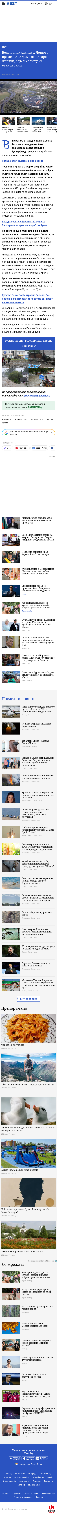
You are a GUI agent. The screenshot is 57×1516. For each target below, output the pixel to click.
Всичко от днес (28, 999)
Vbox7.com (20, 1473)
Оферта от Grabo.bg (29, 746)
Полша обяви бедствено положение (22, 160)
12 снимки (27, 346)
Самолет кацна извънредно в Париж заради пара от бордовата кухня (38, 881)
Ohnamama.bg (9, 1481)
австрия (7, 419)
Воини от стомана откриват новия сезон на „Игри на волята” (37, 1343)
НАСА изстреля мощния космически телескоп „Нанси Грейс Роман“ (38, 830)
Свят (4, 47)
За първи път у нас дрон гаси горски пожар (37, 1307)
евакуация (37, 419)
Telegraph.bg (34, 1485)
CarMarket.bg (38, 1477)
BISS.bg (50, 1477)
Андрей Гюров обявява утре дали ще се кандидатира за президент (37, 520)
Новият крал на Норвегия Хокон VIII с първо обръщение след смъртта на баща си (38, 658)
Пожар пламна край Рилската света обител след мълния (38, 776)
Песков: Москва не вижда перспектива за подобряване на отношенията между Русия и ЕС (38, 641)
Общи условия (31, 1494)
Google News (41, 448)
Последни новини (19, 699)
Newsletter (23, 448)
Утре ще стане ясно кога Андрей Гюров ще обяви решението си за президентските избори (35, 1429)
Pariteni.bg (49, 1481)
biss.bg (24, 594)
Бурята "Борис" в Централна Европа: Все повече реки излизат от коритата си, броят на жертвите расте (27, 299)
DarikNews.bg (45, 1473)
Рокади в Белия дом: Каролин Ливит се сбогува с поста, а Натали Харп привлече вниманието (38, 761)
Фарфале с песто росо (12, 1044)
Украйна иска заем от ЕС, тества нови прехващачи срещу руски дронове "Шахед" (38, 864)
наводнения (21, 419)
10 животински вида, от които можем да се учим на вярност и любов (27, 1129)
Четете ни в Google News (31, 1464)
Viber (9, 448)
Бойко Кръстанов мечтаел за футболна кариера (37, 1358)
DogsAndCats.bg (21, 1477)
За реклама (16, 1494)
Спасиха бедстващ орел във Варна (37, 913)
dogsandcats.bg (27, 611)
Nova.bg (7, 1477)
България (25, 729)
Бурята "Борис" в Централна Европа (28, 340)
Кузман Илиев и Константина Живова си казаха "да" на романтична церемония (38, 571)
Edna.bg (21, 1485)
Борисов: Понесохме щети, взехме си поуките (36, 964)
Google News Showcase (36, 395)
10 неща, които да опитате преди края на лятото (27, 1084)
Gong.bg (32, 1473)
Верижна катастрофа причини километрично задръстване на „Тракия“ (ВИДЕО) (38, 1411)
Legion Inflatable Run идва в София (19, 1169)
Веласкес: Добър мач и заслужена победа (34, 1375)
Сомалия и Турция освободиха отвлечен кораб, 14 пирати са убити (38, 675)
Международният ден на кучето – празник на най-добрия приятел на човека (36, 605)
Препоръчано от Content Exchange (41, 1261)
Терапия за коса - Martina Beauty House (35, 742)
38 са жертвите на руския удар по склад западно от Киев (38, 947)
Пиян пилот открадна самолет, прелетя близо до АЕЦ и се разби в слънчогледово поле (38, 709)
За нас (5, 1494)
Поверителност (48, 1494)
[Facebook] (28, 1500)
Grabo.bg (37, 1481)
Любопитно (26, 801)
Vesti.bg (12, 3)
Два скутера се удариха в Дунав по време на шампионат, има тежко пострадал (35, 813)
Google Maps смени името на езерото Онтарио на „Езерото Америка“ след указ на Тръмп (38, 537)
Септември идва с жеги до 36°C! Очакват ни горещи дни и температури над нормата (37, 847)
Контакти (39, 1497)
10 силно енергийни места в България (22, 1251)
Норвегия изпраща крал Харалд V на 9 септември (35, 553)
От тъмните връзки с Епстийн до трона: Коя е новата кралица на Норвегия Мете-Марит (38, 623)
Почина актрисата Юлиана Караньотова (36, 725)
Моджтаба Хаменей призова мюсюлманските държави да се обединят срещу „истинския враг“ (38, 984)
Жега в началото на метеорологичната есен (34, 1324)
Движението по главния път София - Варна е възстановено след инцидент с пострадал (38, 898)
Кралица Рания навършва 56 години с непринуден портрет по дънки (38, 795)
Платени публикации (23, 1497)
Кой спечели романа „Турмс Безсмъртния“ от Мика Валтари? (26, 1211)
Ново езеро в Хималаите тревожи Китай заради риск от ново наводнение (37, 932)
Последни (36, 3)
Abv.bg (9, 1473)
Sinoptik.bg (24, 1481)
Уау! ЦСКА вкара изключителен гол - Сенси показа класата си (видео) (36, 1394)
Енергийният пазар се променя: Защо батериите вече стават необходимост (36, 588)
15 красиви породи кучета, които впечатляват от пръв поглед (36, 1292)
